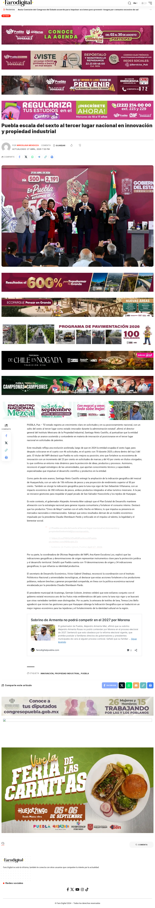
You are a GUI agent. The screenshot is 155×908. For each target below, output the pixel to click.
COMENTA (46, 145)
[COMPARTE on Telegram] (39, 157)
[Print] (52, 157)
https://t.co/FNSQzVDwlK (64, 538)
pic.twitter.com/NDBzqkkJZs (63, 541)
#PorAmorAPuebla (87, 538)
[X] (72, 889)
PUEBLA (85, 673)
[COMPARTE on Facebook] (19, 157)
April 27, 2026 (94, 547)
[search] (129, 3)
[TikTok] (87, 889)
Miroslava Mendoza (28, 145)
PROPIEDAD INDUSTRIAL (67, 673)
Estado (6, 16)
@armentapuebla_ (80, 531)
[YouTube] (77, 889)
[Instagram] (82, 889)
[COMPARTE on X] (26, 157)
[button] (150, 10)
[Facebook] (68, 889)
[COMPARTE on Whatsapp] (32, 157)
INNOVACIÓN (47, 673)
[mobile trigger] (149, 3)
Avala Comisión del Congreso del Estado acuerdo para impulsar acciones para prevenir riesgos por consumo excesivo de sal (78, 9)
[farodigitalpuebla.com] (18, 3)
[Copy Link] (45, 157)
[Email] (136, 685)
